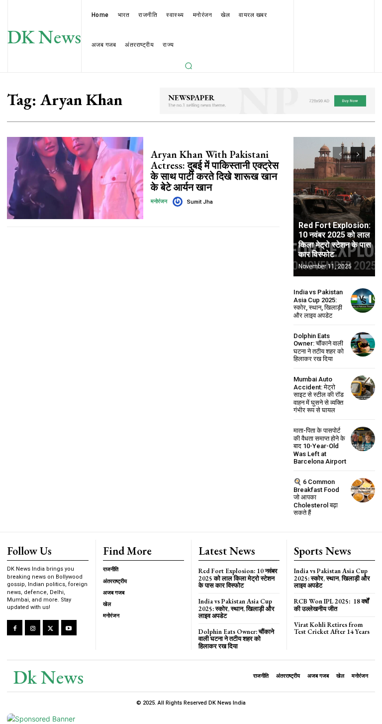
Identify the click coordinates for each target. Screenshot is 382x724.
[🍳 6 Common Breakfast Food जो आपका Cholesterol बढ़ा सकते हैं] (363, 490)
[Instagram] (32, 627)
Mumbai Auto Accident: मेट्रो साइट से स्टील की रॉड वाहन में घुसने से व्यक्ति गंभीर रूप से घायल (318, 394)
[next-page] (358, 154)
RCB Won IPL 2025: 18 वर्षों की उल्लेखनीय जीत (331, 604)
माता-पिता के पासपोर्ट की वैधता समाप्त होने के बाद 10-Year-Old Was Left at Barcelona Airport (319, 446)
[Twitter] (50, 627)
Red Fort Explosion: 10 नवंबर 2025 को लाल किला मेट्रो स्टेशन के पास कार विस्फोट (334, 240)
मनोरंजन (159, 201)
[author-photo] (179, 202)
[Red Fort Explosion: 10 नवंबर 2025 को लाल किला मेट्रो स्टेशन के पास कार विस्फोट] (334, 206)
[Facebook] (14, 627)
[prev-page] (340, 154)
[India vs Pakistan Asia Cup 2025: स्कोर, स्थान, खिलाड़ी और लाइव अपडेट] (363, 300)
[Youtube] (69, 627)
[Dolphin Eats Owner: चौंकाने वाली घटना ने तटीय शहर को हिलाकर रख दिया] (363, 344)
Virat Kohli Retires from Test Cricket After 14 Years (332, 628)
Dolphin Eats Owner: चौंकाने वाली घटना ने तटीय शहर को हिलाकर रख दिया (318, 347)
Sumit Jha (200, 202)
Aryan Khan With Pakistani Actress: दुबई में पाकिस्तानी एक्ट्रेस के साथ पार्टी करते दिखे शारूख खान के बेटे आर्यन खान (215, 171)
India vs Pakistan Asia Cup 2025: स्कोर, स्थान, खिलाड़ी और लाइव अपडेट (318, 303)
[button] (188, 65)
